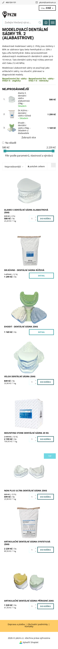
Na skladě (10, 142)
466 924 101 (11, 2)
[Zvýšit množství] (36, 217)
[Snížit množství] (36, 220)
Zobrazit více (29, 137)
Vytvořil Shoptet (30, 642)
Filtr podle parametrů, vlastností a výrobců (29, 155)
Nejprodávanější (13, 166)
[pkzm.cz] (29, 14)
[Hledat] (39, 22)
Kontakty (29, 626)
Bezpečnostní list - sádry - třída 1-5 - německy (42, 79)
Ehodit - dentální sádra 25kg (24, 127)
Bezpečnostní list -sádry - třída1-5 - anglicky (15, 79)
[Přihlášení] (46, 22)
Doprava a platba (16, 624)
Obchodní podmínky (38, 624)
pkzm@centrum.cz (47, 2)
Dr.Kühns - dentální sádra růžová (24, 114)
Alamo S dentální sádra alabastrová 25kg (24, 99)
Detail (41, 275)
